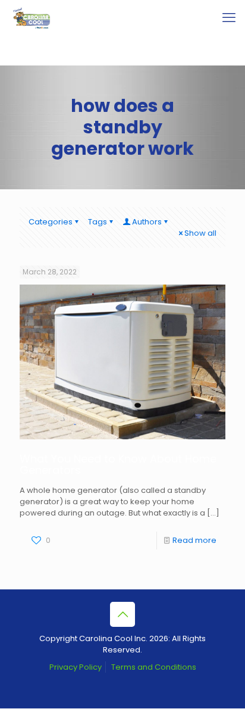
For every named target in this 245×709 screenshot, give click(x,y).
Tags (97, 221)
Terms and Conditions (153, 667)
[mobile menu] (229, 18)
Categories (51, 221)
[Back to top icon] (122, 614)
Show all (200, 233)
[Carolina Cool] (32, 18)
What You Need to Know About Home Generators (118, 464)
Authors (147, 221)
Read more (194, 540)
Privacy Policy (75, 667)
